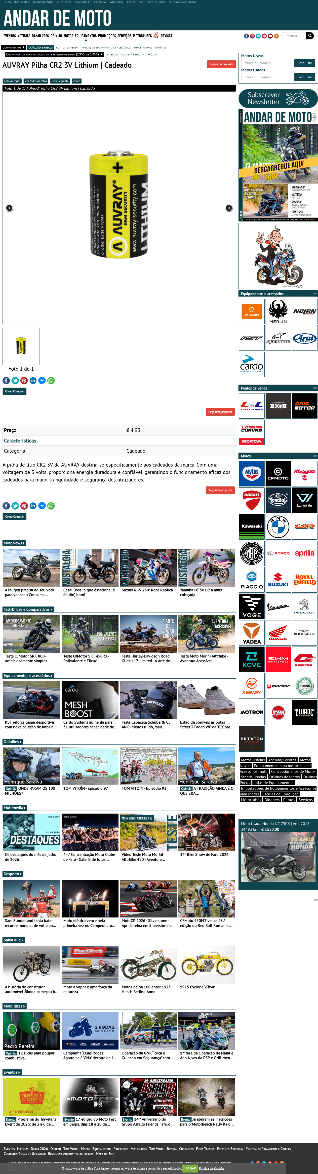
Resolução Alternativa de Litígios (70, 1153)
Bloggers (272, 799)
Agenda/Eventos (282, 759)
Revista (166, 35)
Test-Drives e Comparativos (27, 609)
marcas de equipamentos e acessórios (106, 47)
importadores (143, 47)
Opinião (56, 35)
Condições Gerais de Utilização (25, 1153)
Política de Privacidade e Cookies (268, 1148)
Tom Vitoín (71, 1148)
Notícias (22, 1148)
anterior (112, 54)
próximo (153, 54)
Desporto (11, 873)
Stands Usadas (253, 776)
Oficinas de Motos (284, 776)
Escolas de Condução (280, 793)
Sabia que (12, 939)
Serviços (306, 799)
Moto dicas (13, 1005)
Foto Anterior (12, 81)
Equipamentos (101, 1148)
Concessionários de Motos (293, 771)
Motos (85, 1148)
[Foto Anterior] (49, 208)
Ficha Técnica (205, 1148)
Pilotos (289, 799)
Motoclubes (142, 35)
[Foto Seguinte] (189, 208)
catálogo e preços (41, 47)
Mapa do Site (105, 1153)
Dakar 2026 (40, 35)
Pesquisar (304, 63)
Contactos (186, 1148)
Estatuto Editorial (230, 1148)
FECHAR (190, 1168)
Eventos (9, 35)
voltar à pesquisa (132, 54)
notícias (160, 47)
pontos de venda (67, 47)
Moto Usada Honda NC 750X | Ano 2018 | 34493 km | (276, 826)
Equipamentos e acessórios (27, 675)
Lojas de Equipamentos (273, 782)
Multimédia (13, 807)
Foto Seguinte (60, 81)
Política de (211, 1168)
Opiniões (11, 741)
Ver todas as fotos (36, 81)
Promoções (107, 35)
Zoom (76, 81)
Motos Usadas (253, 759)
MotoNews (13, 542)
